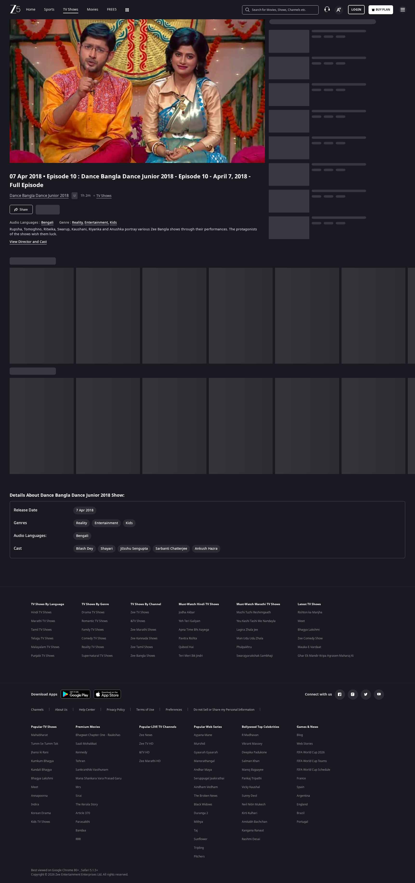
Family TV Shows (93, 630)
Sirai (79, 796)
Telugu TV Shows (42, 638)
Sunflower (200, 839)
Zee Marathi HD (150, 761)
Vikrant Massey (252, 744)
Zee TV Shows (140, 612)
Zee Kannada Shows (144, 638)
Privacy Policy (116, 710)
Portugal (302, 822)
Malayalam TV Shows (45, 647)
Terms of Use (145, 710)
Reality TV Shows (93, 647)
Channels (37, 710)
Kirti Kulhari (249, 813)
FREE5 (112, 9)
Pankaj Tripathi (252, 778)
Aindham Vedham (206, 787)
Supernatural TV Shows (97, 656)
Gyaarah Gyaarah (206, 752)
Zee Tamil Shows (142, 647)
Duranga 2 (201, 813)
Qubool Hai (186, 647)
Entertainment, (97, 222)
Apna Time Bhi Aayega (194, 630)
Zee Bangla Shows (143, 656)
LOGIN (356, 9)
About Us (61, 710)
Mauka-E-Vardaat (309, 647)
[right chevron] (410, 316)
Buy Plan (383, 9)
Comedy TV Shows (94, 638)
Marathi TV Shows (43, 621)
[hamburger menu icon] (403, 9)
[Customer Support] (327, 10)
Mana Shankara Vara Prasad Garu (98, 778)
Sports (49, 9)
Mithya (198, 822)
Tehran (80, 761)
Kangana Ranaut (253, 830)
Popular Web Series (208, 726)
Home (30, 9)
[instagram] (353, 694)
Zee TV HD (146, 744)
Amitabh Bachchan (254, 822)
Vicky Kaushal (251, 787)
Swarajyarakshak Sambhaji (255, 656)
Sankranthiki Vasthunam (92, 770)
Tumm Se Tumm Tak (44, 744)
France (301, 778)
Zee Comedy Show (310, 638)
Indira (35, 804)
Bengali (47, 222)
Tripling (199, 848)
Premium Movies (88, 726)
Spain (300, 787)
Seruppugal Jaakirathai (209, 778)
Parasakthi (83, 822)
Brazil (300, 813)
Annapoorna (39, 796)
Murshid (199, 744)
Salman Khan (250, 761)
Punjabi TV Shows (42, 656)
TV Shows (70, 9)
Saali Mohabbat (86, 744)
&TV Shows (138, 621)
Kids (113, 222)
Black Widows (203, 804)
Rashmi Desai (251, 839)
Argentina (303, 796)
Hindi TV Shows (41, 612)
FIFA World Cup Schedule (313, 770)
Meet (301, 621)
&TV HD (144, 752)
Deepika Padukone (254, 752)
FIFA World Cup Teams (312, 761)
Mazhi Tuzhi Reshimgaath (254, 612)
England (302, 804)
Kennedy (81, 752)
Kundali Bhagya (41, 770)
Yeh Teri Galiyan (189, 621)
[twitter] (366, 694)
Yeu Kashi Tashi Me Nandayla (256, 621)
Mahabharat (39, 735)
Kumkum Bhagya (42, 761)
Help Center (87, 710)
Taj (196, 830)
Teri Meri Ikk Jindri (191, 656)
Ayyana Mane (203, 735)
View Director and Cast (28, 241)
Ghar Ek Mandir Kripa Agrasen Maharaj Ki (326, 656)
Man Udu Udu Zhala (250, 638)
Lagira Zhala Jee (247, 630)
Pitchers (199, 856)
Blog (300, 735)
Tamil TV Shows (41, 630)
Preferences (174, 710)
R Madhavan (250, 735)
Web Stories (305, 744)
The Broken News (205, 796)
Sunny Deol (249, 796)
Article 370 (83, 813)
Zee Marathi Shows (143, 630)
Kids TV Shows (40, 822)
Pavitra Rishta (188, 638)
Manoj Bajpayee (252, 770)
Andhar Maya (203, 770)
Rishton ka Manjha (310, 612)
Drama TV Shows (93, 612)
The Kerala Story (87, 804)
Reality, (78, 222)
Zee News (145, 735)
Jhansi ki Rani (39, 752)
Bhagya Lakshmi (309, 630)
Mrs (78, 787)
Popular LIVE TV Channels (157, 726)
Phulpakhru (244, 647)
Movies (92, 9)
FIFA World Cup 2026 (311, 752)
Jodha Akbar (187, 612)
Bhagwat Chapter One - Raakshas (98, 735)
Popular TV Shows (44, 726)
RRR (78, 839)
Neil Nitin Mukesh (253, 804)
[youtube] (379, 694)
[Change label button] (339, 10)
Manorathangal (204, 761)
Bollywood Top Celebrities (260, 726)
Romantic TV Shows (95, 621)
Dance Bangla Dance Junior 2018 (39, 196)
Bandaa (81, 830)
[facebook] (340, 694)
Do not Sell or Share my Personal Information (224, 710)
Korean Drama (41, 813)
